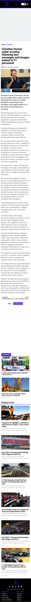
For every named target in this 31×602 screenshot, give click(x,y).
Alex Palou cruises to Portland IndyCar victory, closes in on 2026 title (13, 394)
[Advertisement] (15, 25)
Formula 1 (10, 44)
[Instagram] (15, 586)
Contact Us (5, 595)
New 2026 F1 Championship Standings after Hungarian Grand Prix (15, 453)
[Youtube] (21, 586)
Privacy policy (5, 597)
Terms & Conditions (7, 600)
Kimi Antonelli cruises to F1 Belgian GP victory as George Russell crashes (15, 510)
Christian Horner (19, 303)
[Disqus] (15, 328)
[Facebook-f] (9, 586)
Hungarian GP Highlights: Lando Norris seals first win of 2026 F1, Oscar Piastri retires (15, 424)
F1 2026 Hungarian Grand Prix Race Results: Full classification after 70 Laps (14, 482)
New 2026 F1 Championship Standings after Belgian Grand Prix (15, 538)
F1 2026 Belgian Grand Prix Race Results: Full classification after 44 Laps (14, 567)
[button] (16, 4)
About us (4, 593)
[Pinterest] (18, 586)
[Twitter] (12, 586)
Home (3, 44)
